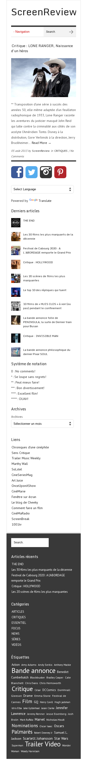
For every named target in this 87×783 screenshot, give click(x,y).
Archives (17, 417)
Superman (17, 745)
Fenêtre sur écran (24, 497)
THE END (29, 220)
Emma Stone (42, 695)
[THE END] (15, 222)
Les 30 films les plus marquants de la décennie (48, 236)
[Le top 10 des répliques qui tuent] (15, 292)
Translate (45, 201)
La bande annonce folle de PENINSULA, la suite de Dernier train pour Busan (47, 322)
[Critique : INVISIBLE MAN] (15, 338)
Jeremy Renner (36, 714)
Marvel (40, 719)
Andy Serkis (45, 664)
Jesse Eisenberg (56, 714)
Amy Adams (28, 664)
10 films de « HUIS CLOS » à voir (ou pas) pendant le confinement (47, 306)
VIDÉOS (16, 645)
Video (53, 743)
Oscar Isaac (45, 726)
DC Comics (49, 690)
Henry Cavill (46, 702)
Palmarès (22, 731)
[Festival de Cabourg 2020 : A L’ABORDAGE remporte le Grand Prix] (15, 250)
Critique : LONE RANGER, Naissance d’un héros (42, 48)
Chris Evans (31, 683)
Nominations (25, 725)
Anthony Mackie (62, 664)
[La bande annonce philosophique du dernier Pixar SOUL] (15, 352)
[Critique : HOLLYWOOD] (15, 264)
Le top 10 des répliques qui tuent (44, 290)
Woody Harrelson (30, 751)
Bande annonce (33, 670)
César (38, 690)
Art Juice (17, 480)
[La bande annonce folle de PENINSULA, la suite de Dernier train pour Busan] (15, 320)
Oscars (59, 726)
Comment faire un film (27, 508)
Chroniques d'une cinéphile (30, 447)
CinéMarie (19, 491)
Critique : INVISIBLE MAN (40, 336)
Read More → (41, 143)
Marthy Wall (20, 464)
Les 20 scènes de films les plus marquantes (44, 278)
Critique (22, 689)
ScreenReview (41, 150)
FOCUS (16, 628)
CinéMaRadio (21, 513)
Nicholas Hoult (55, 719)
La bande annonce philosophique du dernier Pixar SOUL (46, 352)
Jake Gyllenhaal (31, 708)
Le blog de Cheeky (25, 502)
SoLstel (17, 469)
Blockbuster (37, 677)
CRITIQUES (61, 150)
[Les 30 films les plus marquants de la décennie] (15, 236)
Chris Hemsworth (50, 683)
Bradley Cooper (54, 677)
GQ (36, 702)
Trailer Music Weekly (26, 458)
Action (16, 665)
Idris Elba (17, 708)
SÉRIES (16, 639)
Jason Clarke (47, 708)
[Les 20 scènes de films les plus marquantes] (15, 278)
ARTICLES (18, 612)
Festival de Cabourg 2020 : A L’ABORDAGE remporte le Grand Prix (47, 250)
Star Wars (61, 738)
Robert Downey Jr (43, 732)
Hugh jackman (62, 702)
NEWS (15, 634)
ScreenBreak (20, 519)
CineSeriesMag (22, 475)
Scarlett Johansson (38, 738)
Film (27, 701)
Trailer (34, 743)
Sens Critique (21, 453)
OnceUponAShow (24, 486)
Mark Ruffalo (26, 719)
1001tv (17, 524)
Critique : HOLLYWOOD (38, 262)
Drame (28, 696)
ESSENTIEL (19, 623)
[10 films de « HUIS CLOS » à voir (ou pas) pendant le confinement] (15, 306)
